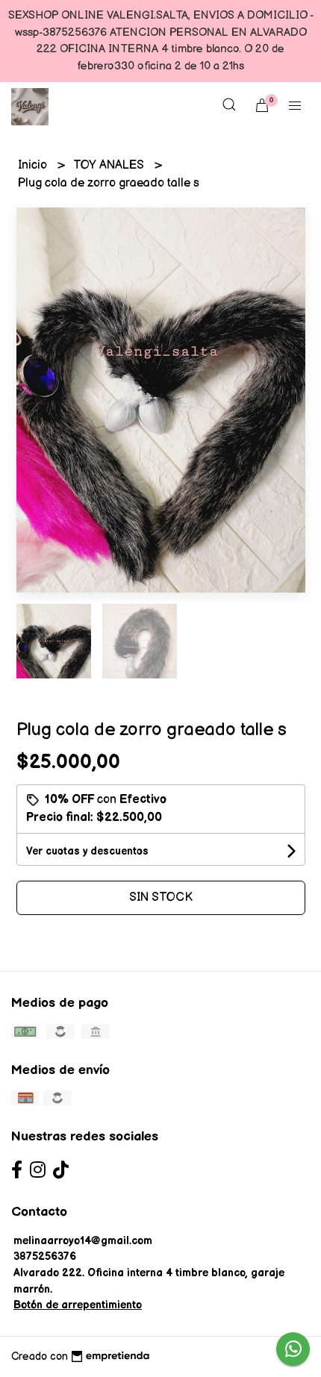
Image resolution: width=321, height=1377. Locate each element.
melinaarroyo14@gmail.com (82, 1240)
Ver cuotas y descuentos (87, 851)
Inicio (34, 165)
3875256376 (44, 1256)
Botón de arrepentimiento (77, 1305)
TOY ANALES (110, 165)
